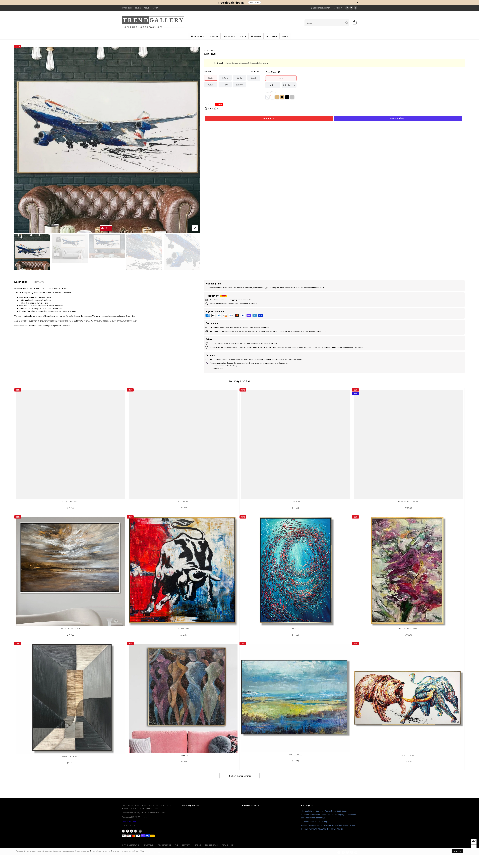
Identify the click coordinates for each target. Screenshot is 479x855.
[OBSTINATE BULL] (183, 571)
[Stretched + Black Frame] (287, 97)
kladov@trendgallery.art (130, 821)
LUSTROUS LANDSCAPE (70, 628)
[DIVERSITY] (183, 698)
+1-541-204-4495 (129, 826)
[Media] (195, 228)
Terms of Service (164, 845)
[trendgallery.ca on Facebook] (123, 831)
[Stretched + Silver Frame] (292, 97)
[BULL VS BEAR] (408, 698)
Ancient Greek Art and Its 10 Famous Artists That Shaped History (328, 825)
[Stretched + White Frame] (272, 97)
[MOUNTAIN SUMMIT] (70, 444)
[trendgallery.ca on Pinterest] (131, 831)
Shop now (254, 2)
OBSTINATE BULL (183, 628)
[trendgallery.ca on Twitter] (127, 831)
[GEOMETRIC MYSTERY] (70, 699)
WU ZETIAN (183, 501)
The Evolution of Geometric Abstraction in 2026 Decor (324, 811)
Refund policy (228, 845)
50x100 (239, 84)
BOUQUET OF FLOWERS (408, 628)
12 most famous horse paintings (314, 821)
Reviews (138, 8)
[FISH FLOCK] (295, 571)
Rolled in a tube (289, 85)
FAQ (176, 845)
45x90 (225, 84)
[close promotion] (357, 2)
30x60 (239, 78)
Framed (280, 78)
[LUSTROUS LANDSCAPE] (70, 571)
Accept (457, 851)
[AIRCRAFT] (107, 140)
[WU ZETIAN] (183, 444)
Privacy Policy (148, 845)
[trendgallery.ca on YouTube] (140, 831)
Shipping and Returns (130, 845)
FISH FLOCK (296, 628)
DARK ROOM (295, 502)
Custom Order (127, 8)
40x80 (210, 84)
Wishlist (339, 8)
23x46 (225, 78)
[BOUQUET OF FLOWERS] (408, 571)
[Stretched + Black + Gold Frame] (282, 97)
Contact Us (186, 845)
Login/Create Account (321, 8)
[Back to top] (474, 847)
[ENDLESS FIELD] (295, 698)
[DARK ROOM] (295, 444)
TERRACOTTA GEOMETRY (408, 502)
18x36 (210, 78)
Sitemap (198, 845)
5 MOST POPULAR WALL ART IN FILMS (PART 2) (322, 829)
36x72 (253, 78)
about (146, 8)
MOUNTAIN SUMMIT (70, 502)
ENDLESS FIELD (295, 755)
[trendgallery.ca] (153, 22)
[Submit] (346, 22)
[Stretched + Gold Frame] (277, 97)
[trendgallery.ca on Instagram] (135, 831)
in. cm (255, 71)
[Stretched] (267, 97)
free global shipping (231, 2)
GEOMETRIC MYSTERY (70, 756)
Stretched (272, 85)
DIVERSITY (183, 755)
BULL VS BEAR (408, 755)
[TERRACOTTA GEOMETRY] (408, 444)
